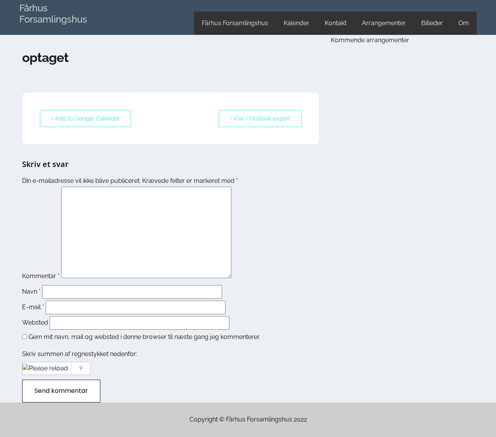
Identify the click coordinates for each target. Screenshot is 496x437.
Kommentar (41, 276)
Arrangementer (384, 23)
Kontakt (335, 23)
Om (463, 23)
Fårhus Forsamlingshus (53, 13)
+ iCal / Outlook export (260, 118)
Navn (31, 291)
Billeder (432, 23)
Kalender (296, 23)
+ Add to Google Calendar (85, 118)
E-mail (33, 307)
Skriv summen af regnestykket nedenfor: (79, 354)
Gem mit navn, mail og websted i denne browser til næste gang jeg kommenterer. (144, 337)
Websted (35, 322)
